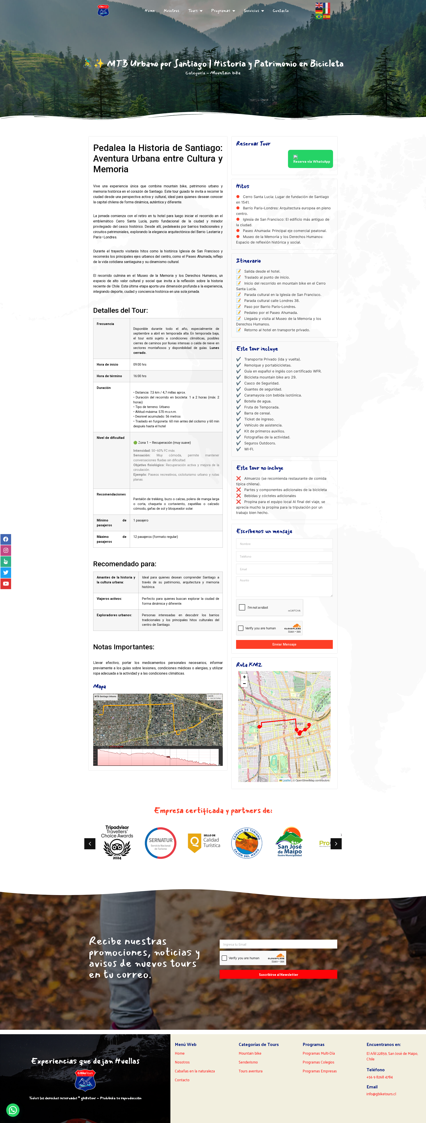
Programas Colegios (318, 1062)
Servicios (251, 11)
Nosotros (171, 11)
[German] (319, 10)
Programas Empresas (320, 1071)
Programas (220, 11)
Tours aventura (250, 1071)
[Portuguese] (319, 16)
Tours (193, 11)
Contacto (281, 11)
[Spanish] (327, 16)
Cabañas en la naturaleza (195, 1071)
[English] (319, 5)
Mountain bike (225, 73)
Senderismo (248, 1062)
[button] (244, 677)
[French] (327, 5)
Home (150, 11)
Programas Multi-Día (319, 1053)
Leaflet (286, 780)
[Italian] (327, 10)
